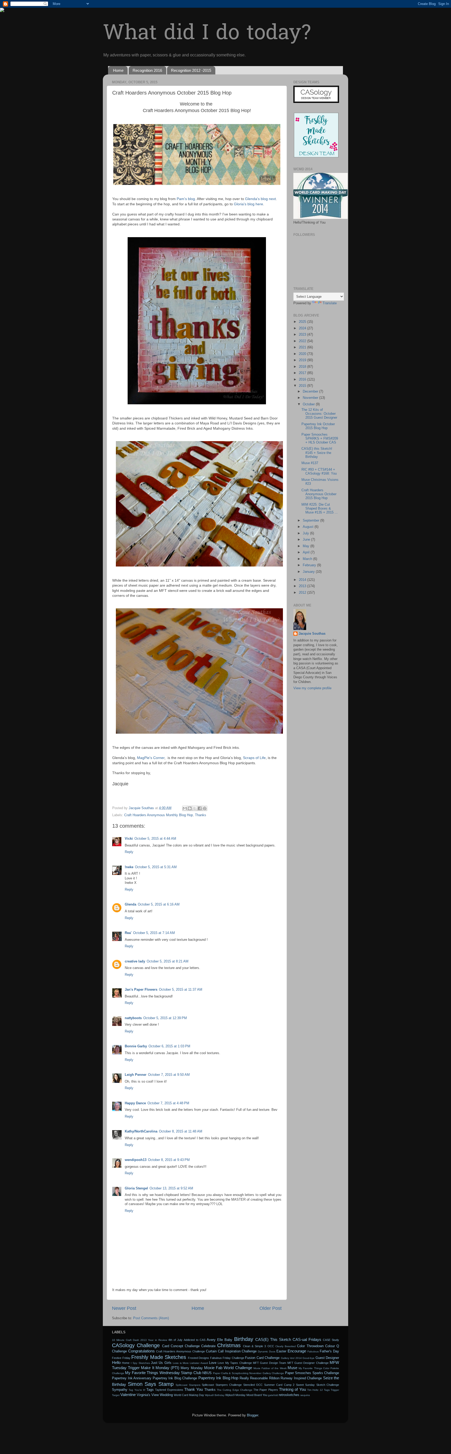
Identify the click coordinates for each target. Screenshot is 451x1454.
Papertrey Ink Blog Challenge (175, 1378)
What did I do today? (207, 34)
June (307, 539)
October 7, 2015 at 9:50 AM (169, 1075)
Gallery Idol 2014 (291, 1358)
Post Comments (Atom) (151, 1318)
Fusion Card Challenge (262, 1358)
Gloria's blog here (248, 204)
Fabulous (313, 1351)
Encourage (297, 1351)
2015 (303, 386)
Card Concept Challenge (181, 1346)
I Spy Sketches (140, 1363)
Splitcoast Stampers (188, 1384)
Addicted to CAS (194, 1339)
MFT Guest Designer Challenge (308, 1362)
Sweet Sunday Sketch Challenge (317, 1384)
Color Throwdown (310, 1346)
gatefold (273, 1395)
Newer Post (124, 1308)
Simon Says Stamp (151, 1384)
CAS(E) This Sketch (273, 1339)
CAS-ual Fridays (307, 1339)
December (311, 391)
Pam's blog (186, 199)
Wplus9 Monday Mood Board (243, 1395)
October (309, 404)
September (311, 520)
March (308, 559)
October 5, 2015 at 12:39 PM (165, 1018)
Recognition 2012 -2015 (191, 70)
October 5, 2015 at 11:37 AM (180, 989)
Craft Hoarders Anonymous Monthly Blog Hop (158, 815)
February (310, 565)
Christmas (229, 1345)
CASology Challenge (136, 1345)
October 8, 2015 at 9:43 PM (169, 1160)
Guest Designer (327, 1358)
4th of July (175, 1339)
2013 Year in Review (153, 1340)
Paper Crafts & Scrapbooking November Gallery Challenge (248, 1373)
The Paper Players (265, 1389)
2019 (303, 360)
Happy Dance (135, 1103)
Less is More (181, 1363)
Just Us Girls (161, 1363)
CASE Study (331, 1339)
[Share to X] (194, 808)
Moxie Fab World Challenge (228, 1367)
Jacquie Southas (312, 633)
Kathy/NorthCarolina (141, 1131)
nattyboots (133, 1018)
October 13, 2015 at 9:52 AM (171, 1188)
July (306, 533)
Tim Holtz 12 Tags (318, 1389)
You (265, 1395)
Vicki (129, 838)
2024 (303, 328)
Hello (116, 1362)
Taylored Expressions (169, 1389)
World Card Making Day (189, 1395)
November (311, 398)
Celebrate (208, 1346)
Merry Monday (192, 1368)
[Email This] (184, 808)
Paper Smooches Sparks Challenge (312, 1373)
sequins (305, 1395)
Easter (281, 1351)
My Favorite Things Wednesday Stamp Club (163, 1372)
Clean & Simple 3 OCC (258, 1346)
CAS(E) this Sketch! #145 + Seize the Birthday (316, 452)
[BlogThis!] (189, 808)
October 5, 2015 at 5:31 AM (156, 867)
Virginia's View (148, 1395)
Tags (150, 1390)
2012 (303, 592)
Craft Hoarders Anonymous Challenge (180, 1351)
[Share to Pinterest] (204, 808)
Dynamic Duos (266, 1351)
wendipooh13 (135, 1160)
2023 (303, 334)
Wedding (166, 1395)
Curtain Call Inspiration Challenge (231, 1351)
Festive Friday (121, 1357)
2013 (303, 586)
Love (212, 1363)
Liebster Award (199, 1363)
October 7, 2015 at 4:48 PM (168, 1103)
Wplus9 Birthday (214, 1395)
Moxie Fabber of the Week (270, 1368)
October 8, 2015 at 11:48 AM (180, 1131)
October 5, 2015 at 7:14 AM (154, 933)
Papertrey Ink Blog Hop (218, 1378)
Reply (129, 852)
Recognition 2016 (147, 70)
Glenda (130, 904)
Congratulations (141, 1351)
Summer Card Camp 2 (279, 1384)
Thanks (200, 815)
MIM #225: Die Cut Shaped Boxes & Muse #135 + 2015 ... (319, 508)
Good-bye (308, 1358)
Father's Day (329, 1351)
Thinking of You (292, 1389)
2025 (303, 322)
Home (118, 70)
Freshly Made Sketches (158, 1357)
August (308, 527)
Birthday (243, 1339)
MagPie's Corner (150, 758)
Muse (292, 1367)
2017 (303, 373)
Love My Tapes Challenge (235, 1362)
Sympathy (119, 1390)
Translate (330, 303)
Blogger (252, 1415)
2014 (303, 580)
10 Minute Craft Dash (125, 1340)
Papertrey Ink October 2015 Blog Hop (318, 426)
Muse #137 (309, 463)
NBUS (207, 1373)
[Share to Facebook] (199, 808)
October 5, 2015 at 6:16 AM (159, 904)
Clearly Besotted (285, 1346)
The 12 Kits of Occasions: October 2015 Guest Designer (319, 413)
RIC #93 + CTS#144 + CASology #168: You (319, 471)
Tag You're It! (137, 1389)
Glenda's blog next (260, 199)
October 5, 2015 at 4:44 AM (155, 838)
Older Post (270, 1308)
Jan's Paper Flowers (141, 989)
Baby (228, 1340)
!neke (129, 867)
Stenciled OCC (253, 1384)
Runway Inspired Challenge (301, 1378)
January (309, 572)
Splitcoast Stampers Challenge (222, 1384)
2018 (303, 367)
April (307, 552)
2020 (303, 354)
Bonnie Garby (136, 1046)
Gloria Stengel (136, 1188)
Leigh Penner (135, 1075)
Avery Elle (215, 1340)
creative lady (135, 961)
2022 (303, 341)
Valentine (128, 1394)
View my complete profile (312, 688)
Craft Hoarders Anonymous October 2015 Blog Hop (318, 494)
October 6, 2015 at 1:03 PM (169, 1046)
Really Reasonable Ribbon (260, 1378)
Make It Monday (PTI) (160, 1367)
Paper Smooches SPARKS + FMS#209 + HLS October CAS (319, 438)
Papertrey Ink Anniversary (131, 1378)
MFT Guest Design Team (269, 1362)
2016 (303, 379)
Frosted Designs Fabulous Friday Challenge (216, 1357)
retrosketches (289, 1395)
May (306, 546)
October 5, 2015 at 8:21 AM (167, 961)
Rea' (128, 933)
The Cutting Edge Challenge (234, 1389)
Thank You (193, 1389)
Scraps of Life (254, 758)
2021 (303, 347)
